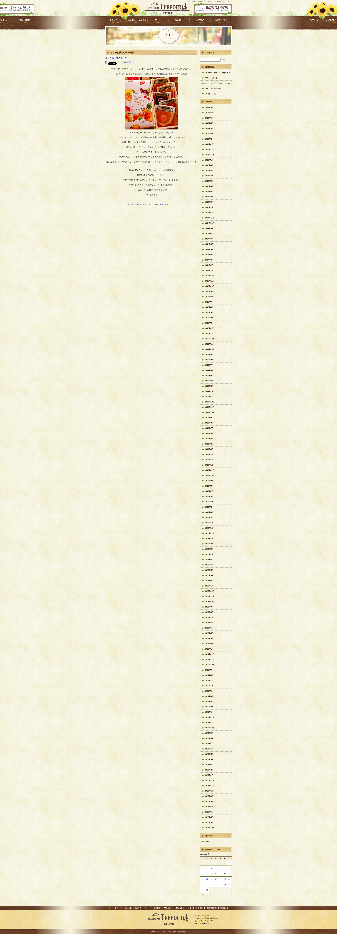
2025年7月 (209, 176)
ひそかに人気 (210, 94)
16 (203, 879)
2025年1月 (209, 207)
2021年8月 (209, 423)
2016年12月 (209, 717)
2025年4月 (209, 192)
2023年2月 (209, 328)
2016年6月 (209, 749)
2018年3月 (209, 638)
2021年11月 (209, 407)
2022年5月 (209, 376)
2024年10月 (209, 223)
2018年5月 (209, 628)
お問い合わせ (221, 20)
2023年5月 (209, 312)
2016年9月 (209, 733)
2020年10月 (209, 475)
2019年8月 (209, 549)
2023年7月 (209, 302)
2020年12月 (209, 465)
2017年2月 (209, 707)
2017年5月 (209, 691)
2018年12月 (209, 591)
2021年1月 (209, 460)
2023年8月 (209, 297)
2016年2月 (209, 770)
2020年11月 (209, 470)
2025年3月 (209, 197)
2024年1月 (209, 270)
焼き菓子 (179, 20)
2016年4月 (209, 759)
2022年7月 (209, 365)
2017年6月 (209, 686)
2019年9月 (209, 544)
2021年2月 (209, 454)
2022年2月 (209, 391)
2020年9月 (209, 481)
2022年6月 (209, 370)
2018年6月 (209, 623)
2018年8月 (209, 612)
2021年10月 (209, 412)
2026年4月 (209, 128)
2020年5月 (209, 502)
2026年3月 (209, 134)
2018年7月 (209, 617)
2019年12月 (209, 528)
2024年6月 (209, 244)
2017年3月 (209, 702)
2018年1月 (209, 649)
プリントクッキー (212, 78)
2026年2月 (209, 139)
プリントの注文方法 (213, 88)
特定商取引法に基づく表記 (216, 908)
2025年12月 (209, 149)
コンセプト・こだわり (136, 20)
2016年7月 (209, 744)
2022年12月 (209, 339)
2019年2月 (209, 581)
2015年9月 (209, 796)
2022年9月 (209, 355)
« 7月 (202, 895)
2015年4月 (209, 817)
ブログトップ (210, 53)
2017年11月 (209, 659)
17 (207, 879)
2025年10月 (209, 160)
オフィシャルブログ (195, 908)
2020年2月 (209, 518)
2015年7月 (209, 807)
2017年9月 (209, 670)
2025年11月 (209, 155)
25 (211, 884)
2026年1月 (209, 144)
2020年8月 (209, 486)
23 (203, 884)
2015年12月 (209, 780)
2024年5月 (209, 249)
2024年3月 (209, 260)
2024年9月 (209, 228)
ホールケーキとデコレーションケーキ (218, 83)
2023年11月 (209, 281)
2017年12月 (209, 654)
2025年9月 (209, 165)
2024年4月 (209, 255)
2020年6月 (209, 496)
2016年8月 (209, 738)
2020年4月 (209, 507)
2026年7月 (209, 113)
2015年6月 (209, 812)
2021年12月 (209, 402)
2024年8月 (209, 234)
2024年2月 (209, 265)
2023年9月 (209, 291)
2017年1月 (209, 712)
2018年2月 (209, 644)
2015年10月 (209, 791)
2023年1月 (209, 334)
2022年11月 (209, 344)
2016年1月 (209, 775)
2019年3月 (209, 575)
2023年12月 (209, 276)
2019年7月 (209, 554)
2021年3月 (209, 449)
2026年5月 (209, 123)
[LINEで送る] (127, 63)
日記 (207, 842)
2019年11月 (209, 533)
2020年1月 (209, 523)
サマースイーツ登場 (161, 204)
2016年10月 (209, 728)
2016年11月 (209, 723)
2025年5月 (209, 186)
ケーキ (157, 20)
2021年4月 (209, 444)
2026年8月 (209, 107)
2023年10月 (209, 286)
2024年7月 (209, 239)
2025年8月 (209, 171)
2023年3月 (209, 323)
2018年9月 (209, 607)
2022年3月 (209, 386)
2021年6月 (209, 433)
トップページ (115, 20)
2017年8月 (209, 675)
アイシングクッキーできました (137, 204)
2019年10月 (209, 539)
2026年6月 (209, 118)
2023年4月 (209, 318)
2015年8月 (209, 801)
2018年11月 (209, 596)
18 (211, 879)
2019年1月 (209, 586)
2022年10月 (209, 349)
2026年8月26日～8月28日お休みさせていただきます (218, 73)
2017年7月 (209, 681)
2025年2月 (209, 202)
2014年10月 (209, 828)
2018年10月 (209, 602)
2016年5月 (209, 754)
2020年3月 (209, 512)
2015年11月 (209, 786)
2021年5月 (209, 439)
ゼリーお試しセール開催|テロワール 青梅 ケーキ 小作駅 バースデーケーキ (210, 1)
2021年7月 (209, 428)
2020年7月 (209, 491)
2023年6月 (209, 307)
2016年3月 (209, 765)
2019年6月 (209, 560)
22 (229, 879)
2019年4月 (209, 570)
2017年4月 (209, 696)
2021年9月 (209, 418)
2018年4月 (209, 633)
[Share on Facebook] (106, 63)
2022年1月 (209, 397)
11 (211, 874)
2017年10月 (209, 665)
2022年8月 (209, 360)
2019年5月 (209, 565)
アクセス (200, 20)
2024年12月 (209, 213)
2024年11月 (209, 218)
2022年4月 (209, 381)
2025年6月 (209, 181)
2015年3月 (209, 822)
